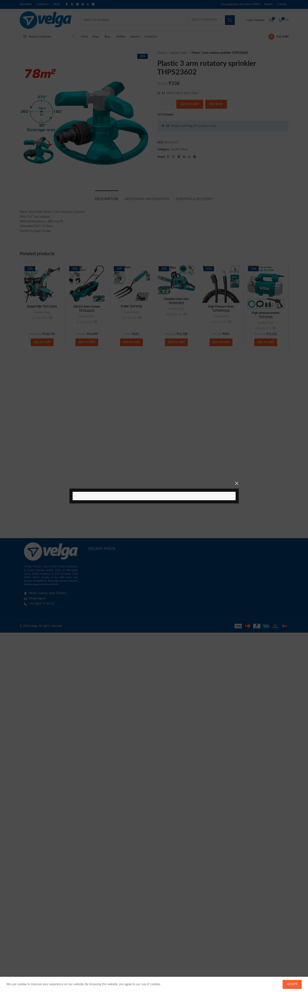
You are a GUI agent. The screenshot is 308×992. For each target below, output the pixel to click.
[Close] (236, 483)
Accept (292, 984)
